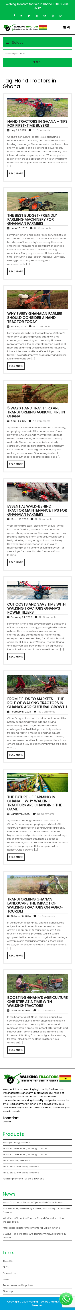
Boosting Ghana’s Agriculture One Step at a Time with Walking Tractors (37, 1001)
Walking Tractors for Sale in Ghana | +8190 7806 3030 (37, 6)
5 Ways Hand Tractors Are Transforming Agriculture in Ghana (36, 412)
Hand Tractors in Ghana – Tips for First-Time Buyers (37, 123)
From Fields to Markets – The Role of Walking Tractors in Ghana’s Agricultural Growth (37, 702)
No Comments (41, 130)
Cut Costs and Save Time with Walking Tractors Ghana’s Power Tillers (36, 608)
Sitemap (8, 1291)
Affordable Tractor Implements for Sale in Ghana (31, 1228)
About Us (8, 1261)
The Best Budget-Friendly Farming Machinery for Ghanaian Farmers (32, 219)
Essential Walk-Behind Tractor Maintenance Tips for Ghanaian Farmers (37, 510)
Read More (16, 173)
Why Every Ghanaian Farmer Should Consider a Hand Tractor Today (34, 317)
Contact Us (9, 1273)
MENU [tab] (66, 27)
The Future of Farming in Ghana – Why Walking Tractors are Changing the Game (34, 803)
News (6, 1279)
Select (17, 42)
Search (37, 62)
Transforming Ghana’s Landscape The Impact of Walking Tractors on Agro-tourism (35, 905)
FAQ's (6, 1267)
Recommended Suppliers (18, 1285)
